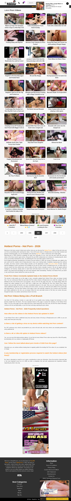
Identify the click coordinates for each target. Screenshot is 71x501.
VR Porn (29, 499)
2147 (35, 237)
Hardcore (19, 488)
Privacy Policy (51, 467)
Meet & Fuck (35, 6)
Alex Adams (51, 484)
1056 (38, 233)
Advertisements (51, 474)
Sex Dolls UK (41, 499)
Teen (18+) (20, 486)
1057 (46, 233)
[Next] (62, 233)
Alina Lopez (51, 486)
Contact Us (51, 476)
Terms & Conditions (51, 465)
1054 (21, 233)
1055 (29, 233)
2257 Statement (51, 472)
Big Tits (20, 495)
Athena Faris (51, 490)
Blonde (19, 492)
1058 (54, 233)
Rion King (51, 488)
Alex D (51, 495)
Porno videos (53, 278)
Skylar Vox (51, 492)
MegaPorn (34, 499)
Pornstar (19, 484)
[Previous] (14, 233)
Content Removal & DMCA (51, 469)
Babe (19, 490)
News (51, 463)
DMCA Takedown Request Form (51, 478)
